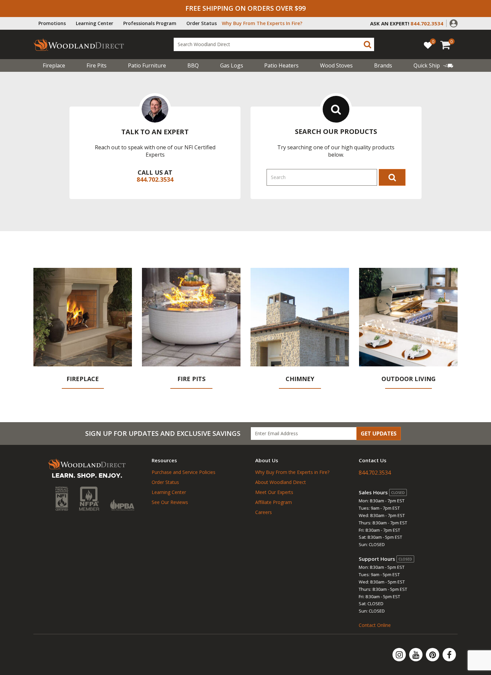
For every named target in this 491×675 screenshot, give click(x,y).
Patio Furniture (147, 65)
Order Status (201, 23)
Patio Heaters (281, 65)
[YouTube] (417, 655)
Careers (263, 512)
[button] (454, 22)
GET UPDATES (378, 433)
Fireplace (54, 65)
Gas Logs (231, 65)
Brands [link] (383, 65)
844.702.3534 (155, 179)
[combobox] (274, 44)
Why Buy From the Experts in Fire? (292, 472)
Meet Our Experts (274, 492)
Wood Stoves (336, 65)
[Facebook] (449, 655)
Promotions (52, 23)
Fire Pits (97, 65)
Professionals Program (149, 23)
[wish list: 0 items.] (428, 45)
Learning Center (94, 23)
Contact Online (375, 625)
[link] (433, 65)
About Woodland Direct (280, 482)
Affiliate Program (273, 502)
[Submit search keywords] (367, 44)
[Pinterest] (433, 655)
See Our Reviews (170, 502)
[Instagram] (400, 655)
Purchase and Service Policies (183, 472)
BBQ (193, 65)
